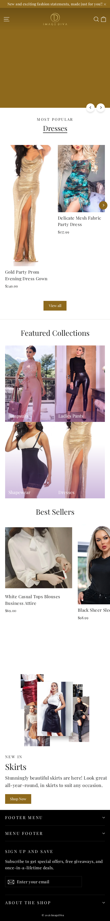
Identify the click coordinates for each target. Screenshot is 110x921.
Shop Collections (23, 97)
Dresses (55, 128)
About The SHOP (28, 902)
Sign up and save (29, 851)
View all (55, 305)
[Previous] (90, 107)
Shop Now (18, 798)
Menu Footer (24, 833)
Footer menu (24, 817)
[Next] (100, 107)
